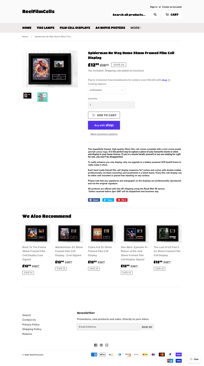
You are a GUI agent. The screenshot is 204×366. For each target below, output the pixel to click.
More (135, 27)
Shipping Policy (31, 329)
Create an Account (172, 7)
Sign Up (147, 326)
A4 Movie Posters (110, 27)
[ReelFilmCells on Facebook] (95, 345)
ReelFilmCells (38, 11)
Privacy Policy (31, 324)
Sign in (153, 7)
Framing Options (97, 84)
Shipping (110, 70)
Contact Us (29, 319)
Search (26, 315)
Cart (174, 14)
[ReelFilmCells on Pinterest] (101, 345)
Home (26, 27)
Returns (27, 334)
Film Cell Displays (75, 27)
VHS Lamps (45, 27)
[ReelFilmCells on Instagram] (106, 345)
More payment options (104, 134)
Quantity (92, 98)
